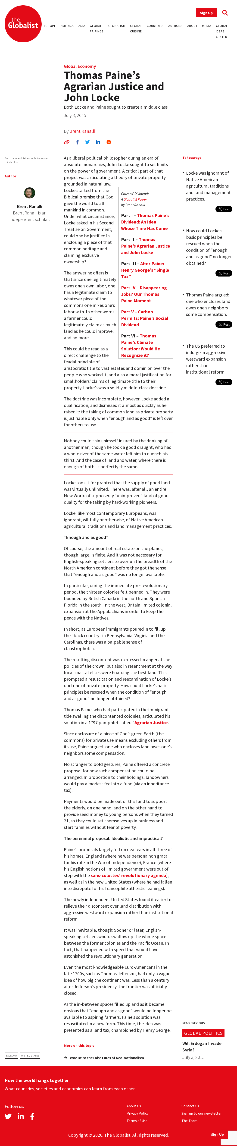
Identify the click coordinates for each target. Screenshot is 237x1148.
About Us (134, 1106)
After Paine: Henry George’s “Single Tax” (145, 270)
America (67, 26)
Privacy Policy (137, 1113)
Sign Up (206, 12)
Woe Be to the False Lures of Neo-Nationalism (107, 1057)
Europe (50, 26)
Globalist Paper (135, 199)
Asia (81, 26)
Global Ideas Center (222, 31)
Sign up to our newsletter (201, 1113)
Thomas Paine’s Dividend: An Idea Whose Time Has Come (145, 221)
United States (30, 1055)
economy (11, 1055)
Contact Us (190, 1106)
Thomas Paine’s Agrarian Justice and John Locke (145, 245)
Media (206, 26)
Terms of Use (137, 1120)
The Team (189, 1120)
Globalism (116, 26)
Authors (175, 26)
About (192, 26)
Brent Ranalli (82, 131)
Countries (155, 26)
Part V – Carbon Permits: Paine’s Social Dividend (144, 318)
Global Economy (80, 66)
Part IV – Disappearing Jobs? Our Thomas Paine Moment (144, 294)
